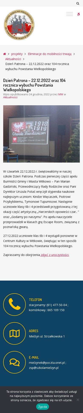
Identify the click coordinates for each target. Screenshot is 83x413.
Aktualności (13, 59)
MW (61, 94)
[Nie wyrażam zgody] (78, 400)
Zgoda (42, 406)
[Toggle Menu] (69, 14)
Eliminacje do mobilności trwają (50, 54)
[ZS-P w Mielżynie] (19, 25)
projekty (17, 54)
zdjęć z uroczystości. (54, 255)
